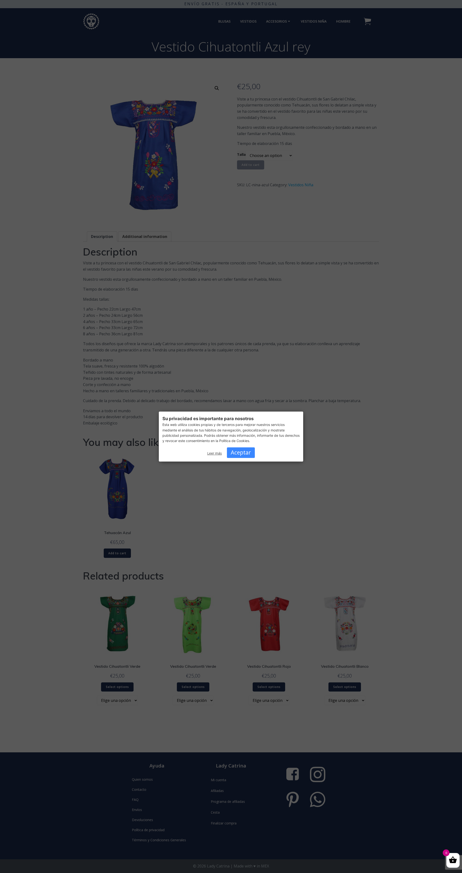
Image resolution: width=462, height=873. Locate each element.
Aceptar (241, 452)
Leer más (214, 453)
